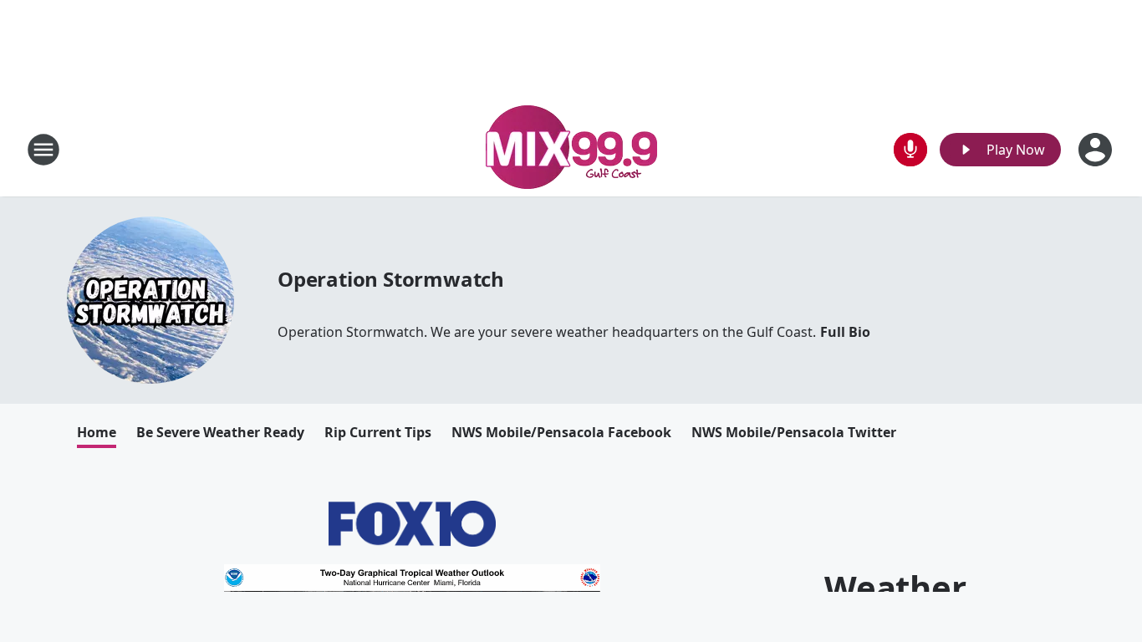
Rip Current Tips (377, 432)
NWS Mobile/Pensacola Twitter (793, 432)
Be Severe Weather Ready (220, 432)
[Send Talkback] (910, 149)
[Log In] (1096, 149)
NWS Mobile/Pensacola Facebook (561, 432)
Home (96, 432)
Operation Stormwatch (391, 279)
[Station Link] (571, 149)
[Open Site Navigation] (43, 149)
